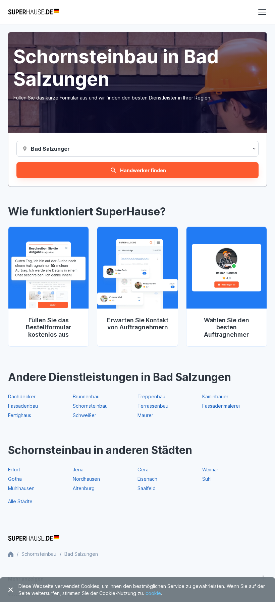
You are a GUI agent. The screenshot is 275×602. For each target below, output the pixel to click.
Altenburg (84, 488)
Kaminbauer (215, 396)
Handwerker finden (143, 170)
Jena (78, 469)
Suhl (207, 479)
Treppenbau (151, 396)
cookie (153, 593)
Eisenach (147, 479)
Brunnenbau (86, 396)
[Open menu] (262, 12)
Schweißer (84, 415)
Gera (143, 469)
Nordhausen (86, 479)
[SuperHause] (33, 12)
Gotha (15, 479)
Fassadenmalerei (221, 406)
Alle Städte (20, 501)
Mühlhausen (21, 488)
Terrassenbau (153, 406)
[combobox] (50, 148)
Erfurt (14, 469)
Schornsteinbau (90, 406)
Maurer (145, 415)
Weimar (210, 469)
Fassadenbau (23, 406)
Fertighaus (19, 415)
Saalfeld (147, 488)
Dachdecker (22, 396)
